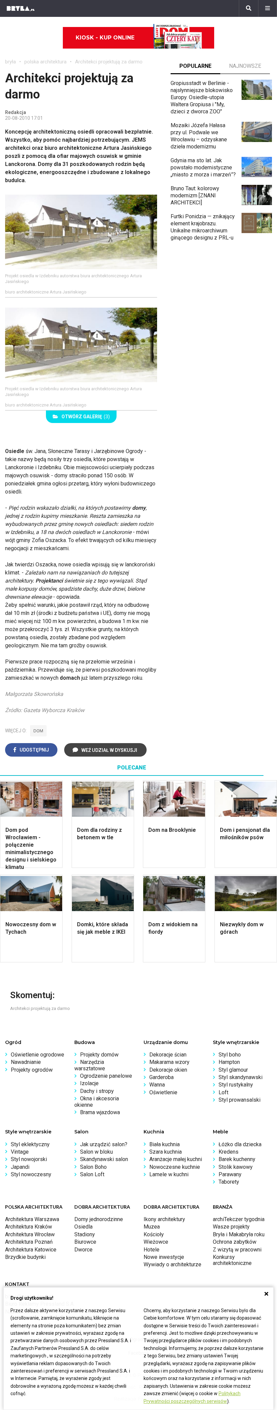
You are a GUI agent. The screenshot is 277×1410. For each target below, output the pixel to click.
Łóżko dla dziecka (240, 1144)
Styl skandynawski (240, 1077)
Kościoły (154, 1234)
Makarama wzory (169, 1062)
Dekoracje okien (168, 1070)
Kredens (228, 1152)
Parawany (230, 1174)
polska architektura (45, 62)
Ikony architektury (164, 1219)
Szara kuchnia (165, 1152)
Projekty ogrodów (32, 1070)
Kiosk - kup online (105, 37)
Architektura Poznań (29, 1242)
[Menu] (267, 8)
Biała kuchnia (164, 1144)
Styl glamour (233, 1070)
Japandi (20, 1167)
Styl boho (230, 1054)
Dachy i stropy (97, 1091)
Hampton (229, 1062)
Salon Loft (92, 1174)
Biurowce (85, 1242)
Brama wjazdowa (100, 1112)
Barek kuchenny (237, 1159)
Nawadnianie (26, 1062)
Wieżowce (156, 1242)
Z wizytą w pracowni (237, 1249)
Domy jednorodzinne (98, 1219)
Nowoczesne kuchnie (174, 1167)
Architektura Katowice (30, 1249)
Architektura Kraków (28, 1226)
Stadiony (84, 1234)
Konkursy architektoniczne (232, 1260)
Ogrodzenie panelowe (106, 1076)
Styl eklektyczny (30, 1144)
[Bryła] (20, 8)
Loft (223, 1092)
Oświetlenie (163, 1092)
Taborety (229, 1182)
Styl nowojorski (29, 1159)
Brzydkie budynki (25, 1257)
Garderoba (161, 1077)
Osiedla (83, 1226)
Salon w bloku (96, 1152)
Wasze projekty (231, 1226)
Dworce (83, 1249)
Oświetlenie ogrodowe (37, 1054)
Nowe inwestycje (164, 1257)
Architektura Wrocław (30, 1234)
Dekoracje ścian (167, 1054)
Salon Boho (93, 1167)
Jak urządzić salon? (103, 1144)
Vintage (20, 1152)
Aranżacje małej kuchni (175, 1159)
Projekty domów (99, 1054)
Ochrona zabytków (234, 1242)
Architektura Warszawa (32, 1219)
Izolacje (89, 1083)
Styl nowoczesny (31, 1174)
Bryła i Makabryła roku (239, 1234)
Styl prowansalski (239, 1100)
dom (38, 730)
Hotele (151, 1249)
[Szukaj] (248, 8)
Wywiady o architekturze (172, 1264)
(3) (85, 416)
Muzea (152, 1226)
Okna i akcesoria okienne (96, 1101)
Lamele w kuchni (168, 1174)
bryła (10, 62)
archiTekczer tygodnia (239, 1219)
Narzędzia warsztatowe (89, 1065)
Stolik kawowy (236, 1167)
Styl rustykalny (236, 1084)
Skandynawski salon (104, 1159)
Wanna (157, 1084)
